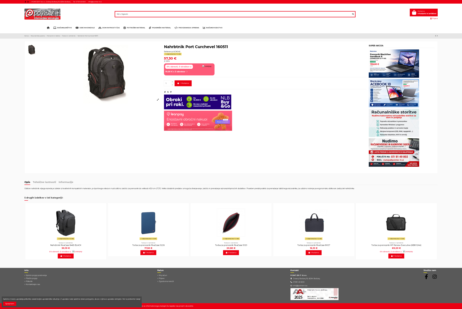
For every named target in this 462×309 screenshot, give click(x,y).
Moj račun (163, 275)
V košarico (185, 83)
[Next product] (437, 36)
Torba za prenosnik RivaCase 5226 (148, 245)
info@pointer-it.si (95, 2)
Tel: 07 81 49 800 (79, 2)
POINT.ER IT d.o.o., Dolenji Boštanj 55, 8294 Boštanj (51, 2)
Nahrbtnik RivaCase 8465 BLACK (65, 245)
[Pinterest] (171, 92)
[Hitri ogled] (65, 240)
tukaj (138, 299)
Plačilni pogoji (31, 278)
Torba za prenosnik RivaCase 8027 (313, 245)
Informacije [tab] (66, 182)
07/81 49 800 (299, 282)
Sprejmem (9, 304)
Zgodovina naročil (166, 281)
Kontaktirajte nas (33, 284)
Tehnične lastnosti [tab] (44, 182)
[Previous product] (436, 36)
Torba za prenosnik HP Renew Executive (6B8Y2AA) (396, 245)
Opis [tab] (27, 182)
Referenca (168, 52)
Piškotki (29, 281)
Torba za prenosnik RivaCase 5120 (231, 245)
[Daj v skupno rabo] (165, 92)
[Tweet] (168, 92)
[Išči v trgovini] (353, 14)
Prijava (161, 278)
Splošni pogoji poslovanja (36, 275)
